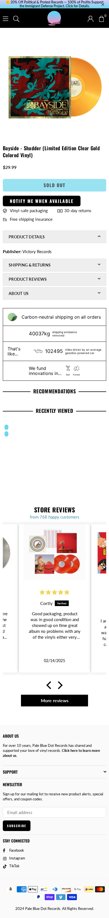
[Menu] (5, 18)
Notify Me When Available (42, 201)
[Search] (16, 18)
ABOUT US (19, 293)
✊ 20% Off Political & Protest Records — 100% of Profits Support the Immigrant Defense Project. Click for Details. (54, 4)
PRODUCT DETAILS (27, 236)
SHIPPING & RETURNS (30, 265)
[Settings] (90, 18)
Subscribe (16, 825)
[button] (101, 18)
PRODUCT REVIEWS (28, 279)
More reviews (54, 700)
